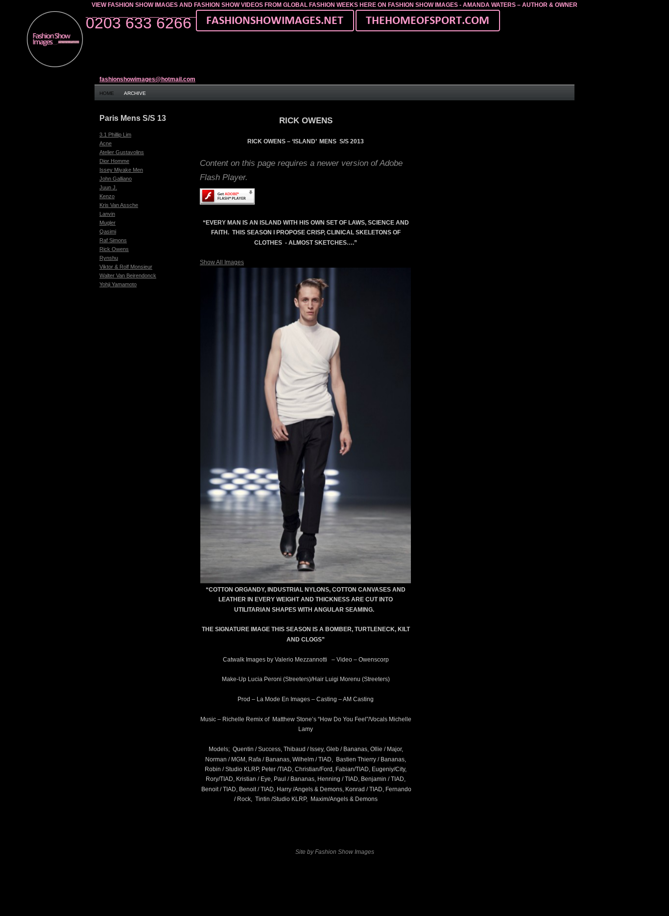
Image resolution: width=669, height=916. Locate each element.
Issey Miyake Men (121, 170)
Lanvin (107, 214)
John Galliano (115, 179)
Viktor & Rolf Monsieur (125, 267)
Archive (135, 93)
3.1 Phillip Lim (115, 134)
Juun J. (108, 187)
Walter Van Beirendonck (127, 275)
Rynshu (108, 258)
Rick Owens (114, 249)
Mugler (107, 223)
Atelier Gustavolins (121, 152)
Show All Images (222, 262)
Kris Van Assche (118, 205)
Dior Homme (114, 161)
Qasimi (107, 231)
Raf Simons (113, 240)
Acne (105, 143)
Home (106, 93)
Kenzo (107, 196)
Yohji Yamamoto (118, 284)
